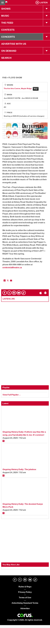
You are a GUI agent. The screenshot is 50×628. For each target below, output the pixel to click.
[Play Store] (45, 293)
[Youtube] (19, 293)
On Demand (8, 50)
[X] (9, 293)
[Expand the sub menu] (46, 8)
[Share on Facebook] (5, 280)
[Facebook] (4, 293)
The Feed (7, 22)
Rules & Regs (25, 587)
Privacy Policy (25, 592)
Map (36, 89)
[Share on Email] (11, 280)
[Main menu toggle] (2, 2)
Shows (6, 8)
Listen (44, 2)
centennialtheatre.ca (12, 267)
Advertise (25, 608)
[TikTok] (23, 293)
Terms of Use (25, 598)
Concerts (8, 36)
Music (5, 15)
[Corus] (25, 615)
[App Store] (40, 293)
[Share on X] (8, 280)
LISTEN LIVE (9, 299)
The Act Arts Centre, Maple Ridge (18, 88)
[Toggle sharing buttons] (3, 441)
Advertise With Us (13, 43)
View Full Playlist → (12, 395)
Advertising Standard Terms (25, 603)
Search (6, 58)
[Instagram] (14, 293)
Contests (8, 29)
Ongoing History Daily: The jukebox (19, 469)
